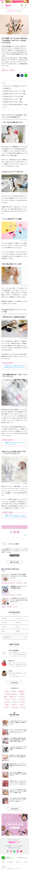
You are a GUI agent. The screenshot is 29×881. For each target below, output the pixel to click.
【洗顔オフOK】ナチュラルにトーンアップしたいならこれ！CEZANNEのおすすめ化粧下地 (15, 516)
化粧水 (7, 704)
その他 (17, 631)
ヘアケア (4, 627)
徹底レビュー (5, 70)
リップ (13, 699)
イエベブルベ (7, 702)
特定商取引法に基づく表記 (14, 847)
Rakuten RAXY (8, 6)
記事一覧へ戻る (14, 562)
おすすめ (9, 606)
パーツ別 (22, 702)
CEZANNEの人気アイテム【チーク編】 (12, 99)
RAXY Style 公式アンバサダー (8, 583)
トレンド (7, 699)
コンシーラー (19, 583)
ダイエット (14, 704)
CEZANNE (12, 70)
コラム (3, 631)
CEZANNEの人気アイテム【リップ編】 (12, 102)
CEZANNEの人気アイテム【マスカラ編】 (13, 96)
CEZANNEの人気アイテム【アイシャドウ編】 (14, 93)
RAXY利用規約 (8, 845)
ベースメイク (9, 68)
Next (25, 535)
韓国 (6, 696)
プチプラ (15, 702)
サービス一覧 (4, 868)
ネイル (17, 627)
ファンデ (15, 606)
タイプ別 (23, 707)
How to (3, 606)
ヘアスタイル (21, 699)
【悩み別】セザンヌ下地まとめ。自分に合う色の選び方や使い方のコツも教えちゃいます (14, 366)
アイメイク (4, 622)
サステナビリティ (17, 868)
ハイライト (19, 594)
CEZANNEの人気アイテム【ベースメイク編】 (14, 91)
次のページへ (14, 527)
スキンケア (4, 618)
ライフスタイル (14, 707)
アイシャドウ (21, 696)
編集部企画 (21, 691)
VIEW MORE (14, 683)
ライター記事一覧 (14, 555)
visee (25, 583)
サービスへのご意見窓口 (17, 845)
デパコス (21, 704)
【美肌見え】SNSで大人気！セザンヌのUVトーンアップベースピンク (14, 443)
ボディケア (19, 622)
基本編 (22, 694)
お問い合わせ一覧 (10, 868)
